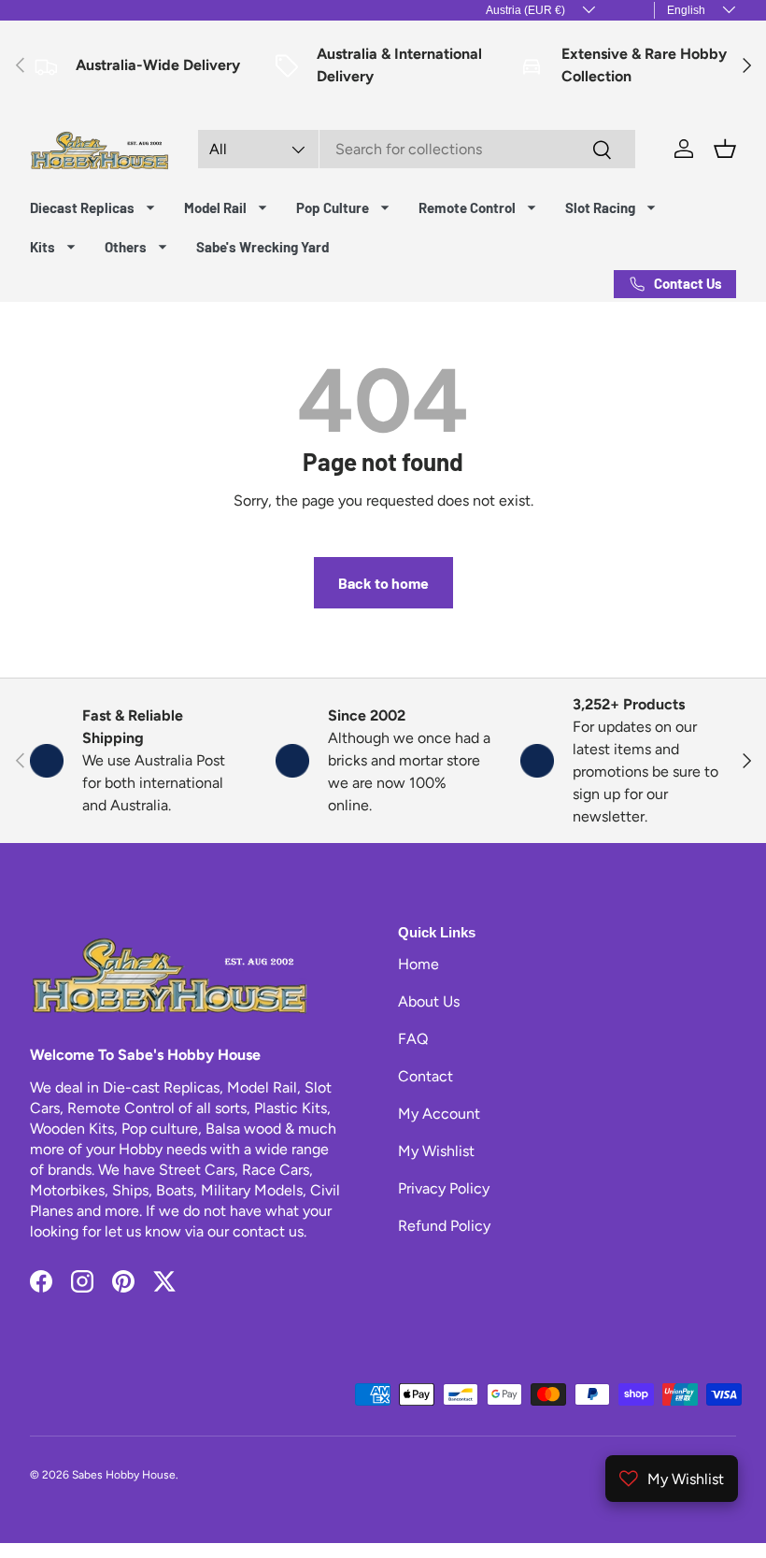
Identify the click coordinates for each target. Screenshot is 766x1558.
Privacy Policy (443, 1188)
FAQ (413, 1039)
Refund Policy (444, 1226)
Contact (425, 1076)
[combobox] (416, 149)
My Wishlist (436, 1151)
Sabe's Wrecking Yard (262, 246)
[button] (724, 148)
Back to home (383, 583)
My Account (439, 1113)
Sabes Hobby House (124, 1474)
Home (418, 964)
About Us (429, 1001)
